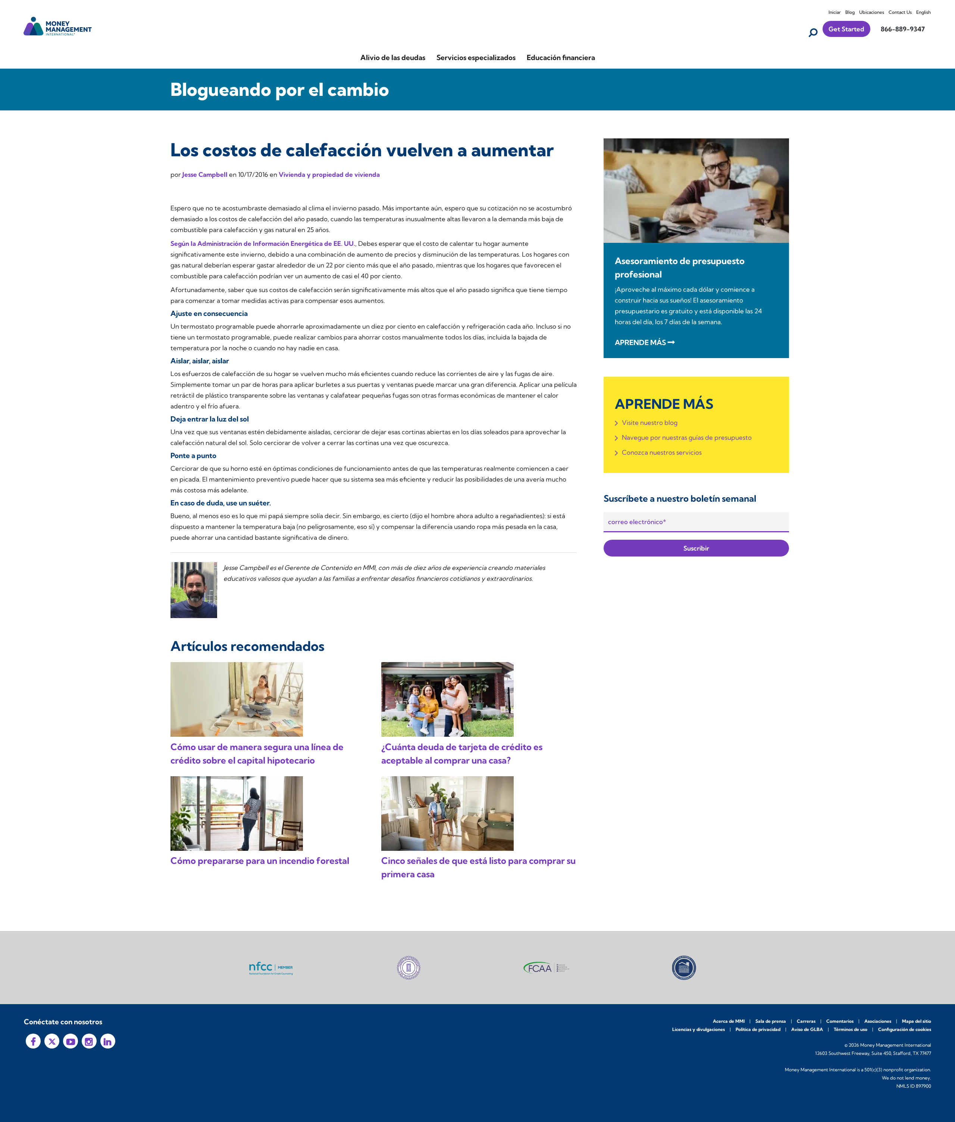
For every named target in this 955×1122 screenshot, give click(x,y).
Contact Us (900, 12)
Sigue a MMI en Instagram (89, 1041)
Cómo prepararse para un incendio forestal (259, 860)
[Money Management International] (58, 25)
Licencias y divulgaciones (698, 1029)
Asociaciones (877, 1021)
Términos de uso (850, 1029)
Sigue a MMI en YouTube (70, 1041)
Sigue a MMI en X (51, 1041)
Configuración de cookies (904, 1029)
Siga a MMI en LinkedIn (107, 1041)
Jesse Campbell (205, 174)
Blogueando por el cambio (279, 89)
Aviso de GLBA (807, 1029)
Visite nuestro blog (649, 422)
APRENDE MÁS (640, 342)
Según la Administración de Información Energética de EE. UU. (262, 243)
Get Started (846, 29)
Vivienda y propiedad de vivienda (329, 174)
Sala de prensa (770, 1021)
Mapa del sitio (916, 1021)
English (923, 12)
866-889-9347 (903, 29)
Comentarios (840, 1021)
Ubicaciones (871, 12)
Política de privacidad (758, 1029)
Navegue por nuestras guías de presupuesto (687, 437)
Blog (850, 12)
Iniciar (835, 12)
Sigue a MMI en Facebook (33, 1041)
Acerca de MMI (729, 1021)
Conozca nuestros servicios (662, 452)
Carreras (806, 1021)
